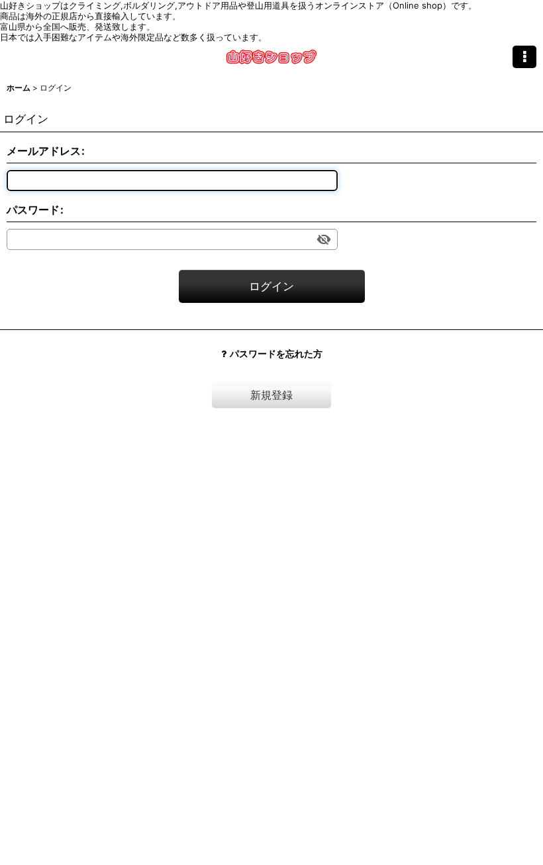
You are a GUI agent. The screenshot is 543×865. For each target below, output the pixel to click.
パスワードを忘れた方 (276, 353)
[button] (524, 57)
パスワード (33, 209)
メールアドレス (44, 150)
